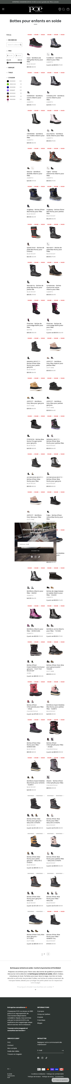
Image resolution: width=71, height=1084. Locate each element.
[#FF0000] (28, 244)
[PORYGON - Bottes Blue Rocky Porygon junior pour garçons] (36, 424)
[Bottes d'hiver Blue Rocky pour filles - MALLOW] (55, 881)
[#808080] (52, 893)
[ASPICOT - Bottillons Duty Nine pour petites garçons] (55, 386)
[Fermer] (54, 525)
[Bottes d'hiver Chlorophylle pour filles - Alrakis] (55, 728)
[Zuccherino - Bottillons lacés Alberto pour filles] (55, 118)
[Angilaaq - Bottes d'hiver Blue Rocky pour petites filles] (55, 194)
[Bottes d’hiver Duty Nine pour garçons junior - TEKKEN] (55, 650)
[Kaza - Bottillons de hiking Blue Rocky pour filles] (36, 42)
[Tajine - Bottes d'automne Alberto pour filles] (55, 156)
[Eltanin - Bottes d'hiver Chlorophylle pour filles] (55, 765)
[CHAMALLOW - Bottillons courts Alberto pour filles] (55, 80)
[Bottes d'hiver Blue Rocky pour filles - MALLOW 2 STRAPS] (55, 803)
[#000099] (48, 54)
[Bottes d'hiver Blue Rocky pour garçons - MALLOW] (36, 881)
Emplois (40, 1017)
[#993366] (28, 625)
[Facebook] (32, 557)
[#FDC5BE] (48, 357)
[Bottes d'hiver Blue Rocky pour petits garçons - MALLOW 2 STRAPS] (36, 841)
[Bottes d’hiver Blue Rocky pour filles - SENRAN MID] (36, 728)
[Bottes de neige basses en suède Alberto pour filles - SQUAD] (55, 576)
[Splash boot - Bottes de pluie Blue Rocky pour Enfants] (36, 232)
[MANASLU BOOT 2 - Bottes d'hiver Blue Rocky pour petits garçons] (36, 346)
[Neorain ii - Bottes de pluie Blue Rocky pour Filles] (55, 232)
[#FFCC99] (32, 168)
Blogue (39, 1023)
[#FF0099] (28, 701)
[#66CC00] (32, 661)
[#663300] (32, 777)
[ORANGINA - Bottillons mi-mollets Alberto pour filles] (36, 118)
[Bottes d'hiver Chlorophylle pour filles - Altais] (36, 690)
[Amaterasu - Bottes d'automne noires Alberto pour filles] (55, 270)
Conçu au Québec (43, 1014)
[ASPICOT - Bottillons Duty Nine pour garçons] (36, 386)
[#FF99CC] (48, 130)
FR (8, 1069)
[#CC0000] (48, 168)
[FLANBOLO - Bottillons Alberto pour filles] (55, 42)
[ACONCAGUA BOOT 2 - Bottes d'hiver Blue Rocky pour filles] (36, 462)
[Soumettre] (63, 1050)
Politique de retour (48, 1077)
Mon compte (12, 1048)
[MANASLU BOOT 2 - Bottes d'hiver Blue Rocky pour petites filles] (55, 424)
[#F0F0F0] (28, 54)
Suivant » (48, 954)
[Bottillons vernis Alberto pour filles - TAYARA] (55, 614)
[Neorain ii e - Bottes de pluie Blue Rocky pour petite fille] (36, 270)
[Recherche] (63, 9)
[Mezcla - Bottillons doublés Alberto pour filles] (36, 156)
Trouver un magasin (14, 1054)
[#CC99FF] (52, 739)
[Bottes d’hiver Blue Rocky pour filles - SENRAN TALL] (55, 919)
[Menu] (3, 9)
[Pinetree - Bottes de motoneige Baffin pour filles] (36, 308)
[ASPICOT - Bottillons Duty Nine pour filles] (36, 500)
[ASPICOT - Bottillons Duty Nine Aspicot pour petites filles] (55, 346)
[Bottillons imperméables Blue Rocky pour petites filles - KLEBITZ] (55, 690)
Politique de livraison (34, 1077)
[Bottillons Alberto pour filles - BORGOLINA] (36, 614)
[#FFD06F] (32, 473)
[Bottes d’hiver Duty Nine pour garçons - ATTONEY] (36, 919)
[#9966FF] (52, 357)
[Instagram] (35, 557)
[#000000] (52, 54)
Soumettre (35, 551)
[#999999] (28, 92)
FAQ (8, 1042)
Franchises (41, 1020)
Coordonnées (59, 1077)
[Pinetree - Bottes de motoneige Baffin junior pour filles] (55, 308)
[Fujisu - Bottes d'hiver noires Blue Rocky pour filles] (55, 500)
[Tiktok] (39, 557)
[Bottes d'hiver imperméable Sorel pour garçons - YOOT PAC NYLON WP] (36, 650)
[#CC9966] (28, 397)
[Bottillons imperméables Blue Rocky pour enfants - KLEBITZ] (36, 765)
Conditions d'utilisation (38, 1074)
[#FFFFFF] (32, 587)
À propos (40, 1011)
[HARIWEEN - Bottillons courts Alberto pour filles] (36, 80)
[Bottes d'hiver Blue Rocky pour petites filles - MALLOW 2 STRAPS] (55, 841)
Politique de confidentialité (55, 1074)
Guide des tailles (13, 1051)
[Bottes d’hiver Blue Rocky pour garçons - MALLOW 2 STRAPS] (36, 803)
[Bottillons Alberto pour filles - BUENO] (36, 576)
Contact (10, 1045)
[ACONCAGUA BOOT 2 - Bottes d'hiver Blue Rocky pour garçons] (55, 462)
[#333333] (52, 853)
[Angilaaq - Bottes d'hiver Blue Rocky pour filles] (36, 194)
